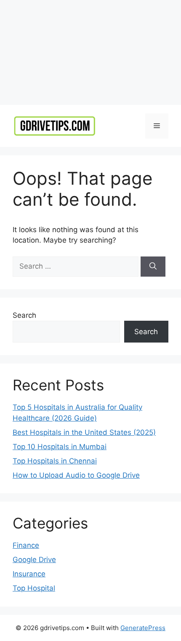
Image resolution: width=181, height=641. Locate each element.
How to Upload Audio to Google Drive (76, 475)
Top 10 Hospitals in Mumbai (59, 446)
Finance (26, 545)
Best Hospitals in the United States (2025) (84, 432)
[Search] (153, 266)
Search (24, 315)
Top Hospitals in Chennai (55, 461)
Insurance (29, 574)
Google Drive (34, 559)
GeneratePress (142, 628)
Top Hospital (34, 588)
